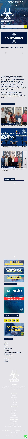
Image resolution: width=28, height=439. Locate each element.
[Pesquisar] (25, 26)
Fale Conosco (14, 404)
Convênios (14, 410)
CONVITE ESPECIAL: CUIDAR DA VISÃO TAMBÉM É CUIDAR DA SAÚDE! (13, 147)
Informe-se (4, 123)
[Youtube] (13, 320)
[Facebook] (9, 320)
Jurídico (14, 400)
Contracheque (14, 413)
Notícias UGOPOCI (9, 47)
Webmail (14, 415)
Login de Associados (14, 417)
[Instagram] (5, 320)
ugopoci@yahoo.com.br (14, 425)
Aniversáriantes (14, 412)
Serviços (14, 399)
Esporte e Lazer (14, 397)
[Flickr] (17, 320)
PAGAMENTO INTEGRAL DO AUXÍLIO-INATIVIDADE (14, 125)
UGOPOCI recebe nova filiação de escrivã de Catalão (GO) (12, 169)
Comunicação (14, 402)
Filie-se (14, 408)
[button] (24, 15)
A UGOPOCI (14, 395)
